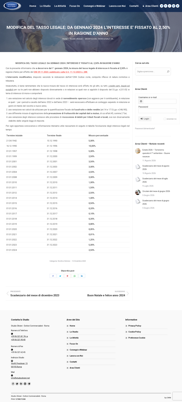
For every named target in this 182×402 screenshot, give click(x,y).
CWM (169, 398)
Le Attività (74, 338)
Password (143, 107)
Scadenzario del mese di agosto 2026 (155, 167)
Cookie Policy (134, 332)
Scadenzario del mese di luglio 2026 (155, 180)
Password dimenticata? (145, 128)
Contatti (73, 362)
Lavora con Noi (76, 356)
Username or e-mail (147, 97)
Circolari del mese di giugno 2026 (156, 191)
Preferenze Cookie (136, 338)
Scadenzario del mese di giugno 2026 (155, 202)
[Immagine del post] (137, 151)
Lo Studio (74, 332)
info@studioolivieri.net (20, 378)
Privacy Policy (134, 326)
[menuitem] (33, 6)
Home (72, 326)
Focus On (74, 344)
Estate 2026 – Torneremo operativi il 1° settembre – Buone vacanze (156, 153)
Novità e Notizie (64, 261)
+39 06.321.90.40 (18, 340)
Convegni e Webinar (78, 350)
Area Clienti (75, 368)
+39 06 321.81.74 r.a (19, 336)
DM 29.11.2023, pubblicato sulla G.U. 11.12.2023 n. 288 (61, 72)
